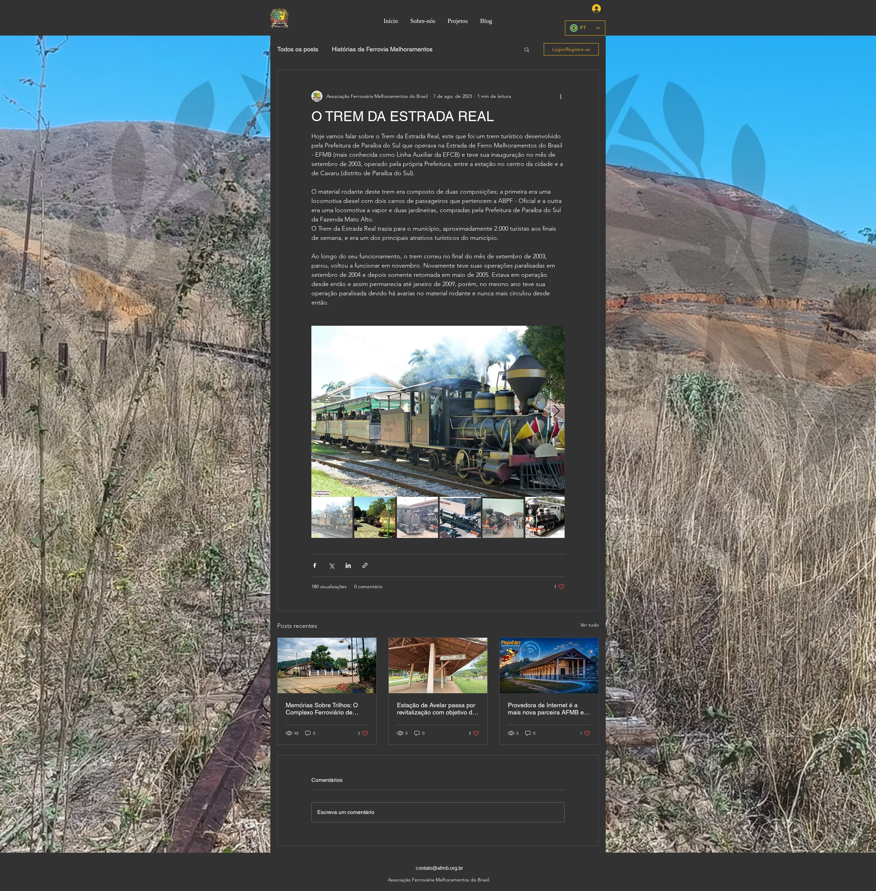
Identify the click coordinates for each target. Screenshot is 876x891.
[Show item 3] (417, 517)
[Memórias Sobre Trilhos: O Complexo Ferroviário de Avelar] (327, 665)
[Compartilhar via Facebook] (314, 565)
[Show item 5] (503, 517)
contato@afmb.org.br (439, 868)
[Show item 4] (460, 517)
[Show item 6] (545, 517)
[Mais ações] (560, 96)
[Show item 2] (374, 517)
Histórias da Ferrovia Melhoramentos (382, 49)
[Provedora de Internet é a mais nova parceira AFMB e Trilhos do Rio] (549, 665)
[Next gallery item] (557, 411)
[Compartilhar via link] (365, 565)
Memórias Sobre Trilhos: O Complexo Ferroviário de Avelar (322, 708)
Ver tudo (589, 625)
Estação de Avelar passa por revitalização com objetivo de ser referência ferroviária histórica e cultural (436, 708)
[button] (527, 49)
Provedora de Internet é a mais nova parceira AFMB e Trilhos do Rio (546, 708)
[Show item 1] (331, 517)
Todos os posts (297, 49)
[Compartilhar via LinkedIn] (348, 565)
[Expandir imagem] (438, 411)
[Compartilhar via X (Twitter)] (331, 565)
